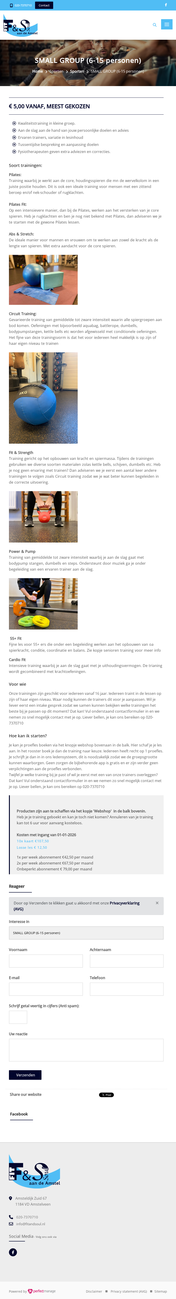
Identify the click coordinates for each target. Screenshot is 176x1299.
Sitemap (160, 1291)
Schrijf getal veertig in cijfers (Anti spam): (44, 1005)
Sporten (77, 71)
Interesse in (19, 921)
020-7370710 (23, 5)
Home (37, 71)
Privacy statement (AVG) (129, 1291)
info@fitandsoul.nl (30, 1224)
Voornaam (18, 949)
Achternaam (100, 949)
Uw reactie (18, 1033)
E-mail (14, 977)
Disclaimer (94, 1291)
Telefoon (97, 977)
